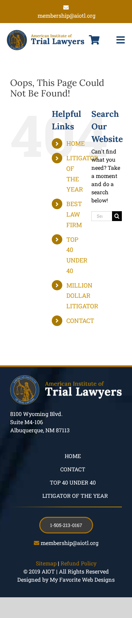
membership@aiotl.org (69, 542)
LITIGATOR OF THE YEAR (75, 495)
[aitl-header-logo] (45, 32)
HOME (75, 143)
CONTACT (80, 320)
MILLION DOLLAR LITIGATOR (82, 295)
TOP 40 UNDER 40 (73, 482)
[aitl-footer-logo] (66, 377)
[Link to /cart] (94, 40)
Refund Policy (78, 563)
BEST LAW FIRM (74, 214)
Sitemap (46, 563)
